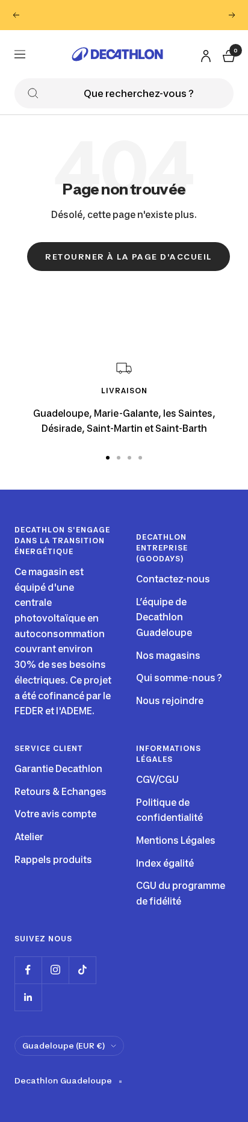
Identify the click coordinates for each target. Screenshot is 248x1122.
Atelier (28, 837)
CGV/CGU (157, 779)
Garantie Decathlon (58, 768)
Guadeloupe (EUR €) (63, 1045)
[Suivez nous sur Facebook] (28, 969)
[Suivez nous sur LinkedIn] (28, 997)
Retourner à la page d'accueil (128, 256)
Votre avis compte (55, 814)
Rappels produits (53, 859)
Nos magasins (168, 655)
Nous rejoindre (169, 700)
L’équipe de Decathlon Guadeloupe (164, 617)
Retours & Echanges (60, 791)
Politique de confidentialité (169, 810)
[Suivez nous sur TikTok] (82, 969)
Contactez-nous (173, 579)
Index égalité (165, 863)
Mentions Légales (175, 840)
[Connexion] (204, 53)
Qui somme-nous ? (179, 678)
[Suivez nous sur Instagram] (55, 969)
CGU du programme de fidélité (180, 893)
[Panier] (228, 54)
